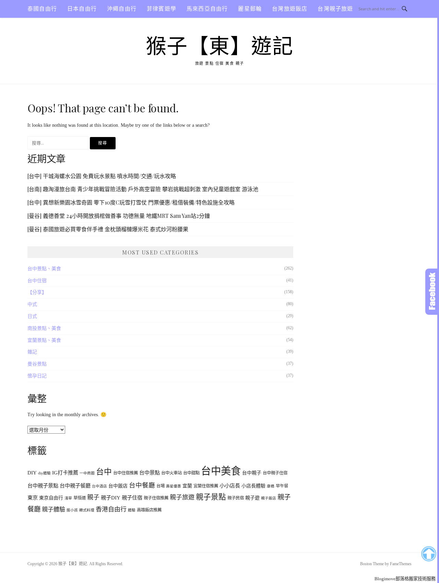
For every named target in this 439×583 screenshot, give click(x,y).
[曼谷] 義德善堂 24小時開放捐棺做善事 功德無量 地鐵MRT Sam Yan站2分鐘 (118, 215)
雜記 (32, 352)
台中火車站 (171, 473)
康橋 (270, 486)
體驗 (131, 510)
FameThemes (401, 563)
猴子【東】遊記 (220, 46)
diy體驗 (44, 473)
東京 (32, 497)
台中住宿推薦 (125, 473)
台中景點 (149, 472)
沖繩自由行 (122, 9)
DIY (32, 472)
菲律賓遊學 (161, 9)
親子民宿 (235, 498)
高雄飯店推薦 (149, 510)
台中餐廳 (142, 485)
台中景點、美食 (44, 268)
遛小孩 (72, 510)
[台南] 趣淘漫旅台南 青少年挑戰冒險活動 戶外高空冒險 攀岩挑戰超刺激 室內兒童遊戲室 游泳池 (142, 189)
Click (432, 292)
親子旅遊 (182, 497)
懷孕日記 (37, 376)
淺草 (68, 498)
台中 (104, 472)
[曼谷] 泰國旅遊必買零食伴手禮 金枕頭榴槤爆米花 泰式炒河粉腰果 (107, 229)
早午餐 (282, 486)
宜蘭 (187, 485)
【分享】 (37, 292)
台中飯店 (118, 485)
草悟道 (79, 498)
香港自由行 (111, 509)
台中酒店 (99, 486)
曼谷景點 (37, 364)
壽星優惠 (173, 486)
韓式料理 (86, 510)
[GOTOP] (428, 553)
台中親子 (251, 472)
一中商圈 (87, 473)
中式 (32, 304)
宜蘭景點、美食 (44, 340)
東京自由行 (51, 497)
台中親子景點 (42, 485)
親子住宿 (132, 497)
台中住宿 (37, 280)
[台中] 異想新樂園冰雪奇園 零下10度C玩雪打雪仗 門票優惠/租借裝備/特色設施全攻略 (131, 202)
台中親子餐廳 (75, 485)
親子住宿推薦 (156, 498)
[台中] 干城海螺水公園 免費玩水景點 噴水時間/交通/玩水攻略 (101, 175)
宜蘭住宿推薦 (205, 486)
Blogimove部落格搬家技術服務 (405, 578)
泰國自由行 (42, 9)
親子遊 (252, 497)
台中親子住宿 (275, 473)
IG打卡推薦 (65, 472)
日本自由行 (82, 9)
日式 (32, 316)
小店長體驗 (253, 485)
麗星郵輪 (250, 9)
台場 (160, 486)
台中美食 (221, 471)
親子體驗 (53, 509)
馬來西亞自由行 (207, 9)
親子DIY (110, 497)
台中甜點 (191, 473)
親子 (93, 497)
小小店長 (230, 485)
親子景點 (211, 497)
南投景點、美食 (44, 328)
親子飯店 (268, 498)
